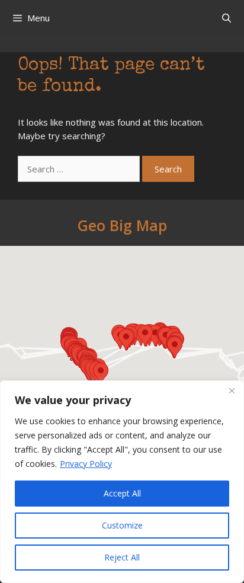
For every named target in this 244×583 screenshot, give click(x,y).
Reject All (122, 557)
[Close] (231, 390)
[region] (122, 481)
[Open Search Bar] (226, 18)
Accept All (122, 493)
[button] (100, 373)
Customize (122, 525)
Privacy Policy (86, 463)
